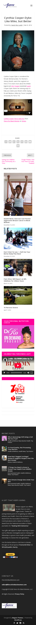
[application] (18, 365)
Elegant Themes (17, 618)
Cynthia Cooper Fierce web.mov (14, 119)
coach (29, 86)
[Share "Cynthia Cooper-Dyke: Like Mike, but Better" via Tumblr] (18, 142)
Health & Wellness (13, 441)
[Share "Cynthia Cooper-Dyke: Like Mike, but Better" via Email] (30, 142)
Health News (22, 451)
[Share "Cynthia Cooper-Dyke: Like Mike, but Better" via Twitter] (10, 142)
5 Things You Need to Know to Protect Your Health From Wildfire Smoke (19, 469)
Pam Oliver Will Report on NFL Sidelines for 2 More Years (15, 280)
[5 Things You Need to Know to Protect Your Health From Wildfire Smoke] (4, 468)
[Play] (4, 373)
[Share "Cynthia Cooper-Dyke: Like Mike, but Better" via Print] (18, 146)
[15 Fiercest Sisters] (18, 295)
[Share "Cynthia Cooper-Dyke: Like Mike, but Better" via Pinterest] (22, 142)
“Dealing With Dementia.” (20, 526)
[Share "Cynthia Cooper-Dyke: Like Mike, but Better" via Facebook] (6, 142)
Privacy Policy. (19, 594)
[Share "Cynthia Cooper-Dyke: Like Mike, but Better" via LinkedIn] (26, 142)
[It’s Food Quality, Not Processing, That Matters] (4, 448)
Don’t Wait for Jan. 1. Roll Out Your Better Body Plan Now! (17, 253)
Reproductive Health (24, 441)
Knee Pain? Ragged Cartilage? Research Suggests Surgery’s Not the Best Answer (21, 458)
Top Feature (29, 451)
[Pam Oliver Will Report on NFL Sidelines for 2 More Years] (18, 267)
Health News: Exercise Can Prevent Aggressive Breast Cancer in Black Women (17, 220)
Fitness (10, 462)
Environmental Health (14, 473)
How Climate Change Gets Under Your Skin (21, 480)
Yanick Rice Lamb (16, 25)
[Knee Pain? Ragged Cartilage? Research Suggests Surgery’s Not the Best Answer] (4, 457)
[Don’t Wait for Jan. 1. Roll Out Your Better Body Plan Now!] (18, 238)
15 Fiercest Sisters (11, 308)
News (9, 474)
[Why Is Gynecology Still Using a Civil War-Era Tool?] (4, 438)
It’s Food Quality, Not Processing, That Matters (19, 448)
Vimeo (24, 121)
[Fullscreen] (32, 373)
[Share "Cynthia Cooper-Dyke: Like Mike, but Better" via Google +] (14, 142)
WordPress (18, 620)
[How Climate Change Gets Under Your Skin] (4, 481)
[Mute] (28, 373)
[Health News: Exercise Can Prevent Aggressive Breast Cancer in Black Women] (18, 194)
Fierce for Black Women (11, 121)
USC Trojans (15, 86)
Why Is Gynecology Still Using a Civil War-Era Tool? (20, 438)
